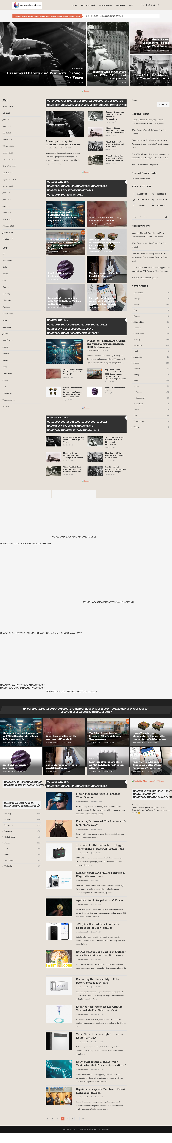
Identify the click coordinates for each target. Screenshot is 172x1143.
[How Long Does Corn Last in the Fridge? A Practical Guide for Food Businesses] (59, 959)
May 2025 (7, 206)
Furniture (6, 307)
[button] (86, 16)
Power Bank (7, 373)
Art (131, 5)
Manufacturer (8, 340)
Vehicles (6, 406)
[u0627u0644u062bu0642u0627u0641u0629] (71, 666)
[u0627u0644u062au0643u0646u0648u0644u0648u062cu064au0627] (41, 592)
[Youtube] (154, 5)
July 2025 (6, 192)
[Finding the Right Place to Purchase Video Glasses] (59, 801)
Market (5, 347)
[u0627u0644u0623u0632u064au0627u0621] (25, 518)
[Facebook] (140, 5)
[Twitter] (143, 5)
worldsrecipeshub (67, 83)
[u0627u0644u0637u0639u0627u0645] (74, 515)
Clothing (6, 287)
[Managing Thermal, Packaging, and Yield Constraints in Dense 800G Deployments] (64, 351)
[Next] (126, 106)
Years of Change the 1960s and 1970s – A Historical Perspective (109, 75)
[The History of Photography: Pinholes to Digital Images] (95, 471)
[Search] (158, 5)
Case (4, 280)
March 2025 (7, 219)
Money (5, 360)
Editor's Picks (8, 300)
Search (134, 100)
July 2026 (6, 113)
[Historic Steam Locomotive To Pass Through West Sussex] (95, 132)
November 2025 (9, 166)
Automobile (7, 260)
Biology (5, 267)
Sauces (5, 380)
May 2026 (7, 126)
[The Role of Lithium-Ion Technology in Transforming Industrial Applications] (59, 852)
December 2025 (9, 159)
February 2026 (8, 146)
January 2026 (8, 153)
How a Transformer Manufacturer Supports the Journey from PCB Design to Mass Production (104, 244)
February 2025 (8, 226)
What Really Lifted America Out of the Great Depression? (114, 158)
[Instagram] (146, 5)
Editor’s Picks (88, 5)
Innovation (7, 327)
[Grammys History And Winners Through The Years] (43, 54)
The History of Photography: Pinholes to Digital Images (115, 469)
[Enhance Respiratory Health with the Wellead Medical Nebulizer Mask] (59, 1014)
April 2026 (7, 133)
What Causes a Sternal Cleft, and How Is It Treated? (105, 219)
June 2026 (7, 119)
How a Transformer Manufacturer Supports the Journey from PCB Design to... (149, 736)
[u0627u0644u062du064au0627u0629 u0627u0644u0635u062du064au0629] (22, 665)
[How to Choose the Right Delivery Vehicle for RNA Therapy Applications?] (59, 1069)
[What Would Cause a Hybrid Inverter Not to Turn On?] (59, 1041)
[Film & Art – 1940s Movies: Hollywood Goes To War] (151, 70)
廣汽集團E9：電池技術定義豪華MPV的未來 (107, 16)
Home (74, 5)
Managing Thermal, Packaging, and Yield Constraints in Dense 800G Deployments (62, 216)
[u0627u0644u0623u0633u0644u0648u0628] (108, 577)
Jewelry (5, 333)
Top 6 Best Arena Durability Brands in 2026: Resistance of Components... (105, 736)
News (5, 367)
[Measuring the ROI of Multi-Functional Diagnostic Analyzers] (59, 880)
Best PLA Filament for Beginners (60, 274)
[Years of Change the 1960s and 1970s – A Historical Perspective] (108, 54)
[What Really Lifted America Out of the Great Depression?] (95, 160)
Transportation (8, 400)
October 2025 (8, 172)
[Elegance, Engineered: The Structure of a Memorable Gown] (59, 828)
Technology (105, 5)
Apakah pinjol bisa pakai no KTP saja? (99, 900)
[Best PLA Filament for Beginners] (94, 392)
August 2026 (8, 106)
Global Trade (8, 313)
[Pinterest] (149, 5)
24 (83, 1119)
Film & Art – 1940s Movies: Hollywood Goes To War (115, 144)
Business (6, 273)
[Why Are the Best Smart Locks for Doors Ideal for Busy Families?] (59, 931)
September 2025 (9, 179)
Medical (6, 353)
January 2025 (8, 232)
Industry (6, 320)
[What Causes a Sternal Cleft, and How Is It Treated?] (53, 374)
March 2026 (7, 139)
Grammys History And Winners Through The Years (63, 143)
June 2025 (7, 199)
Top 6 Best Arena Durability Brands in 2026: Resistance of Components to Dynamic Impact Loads (64, 244)
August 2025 (8, 186)
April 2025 (7, 212)
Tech (4, 387)
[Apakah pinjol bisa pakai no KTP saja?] (59, 907)
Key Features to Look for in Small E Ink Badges (103, 274)
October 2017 (8, 239)
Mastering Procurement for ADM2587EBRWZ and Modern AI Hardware (64, 301)
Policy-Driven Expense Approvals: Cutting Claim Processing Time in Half (103, 301)
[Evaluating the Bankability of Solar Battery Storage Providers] (59, 986)
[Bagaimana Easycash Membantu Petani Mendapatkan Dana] (59, 1096)
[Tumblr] (151, 5)
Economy (120, 5)
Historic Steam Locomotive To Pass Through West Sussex (154, 43)
